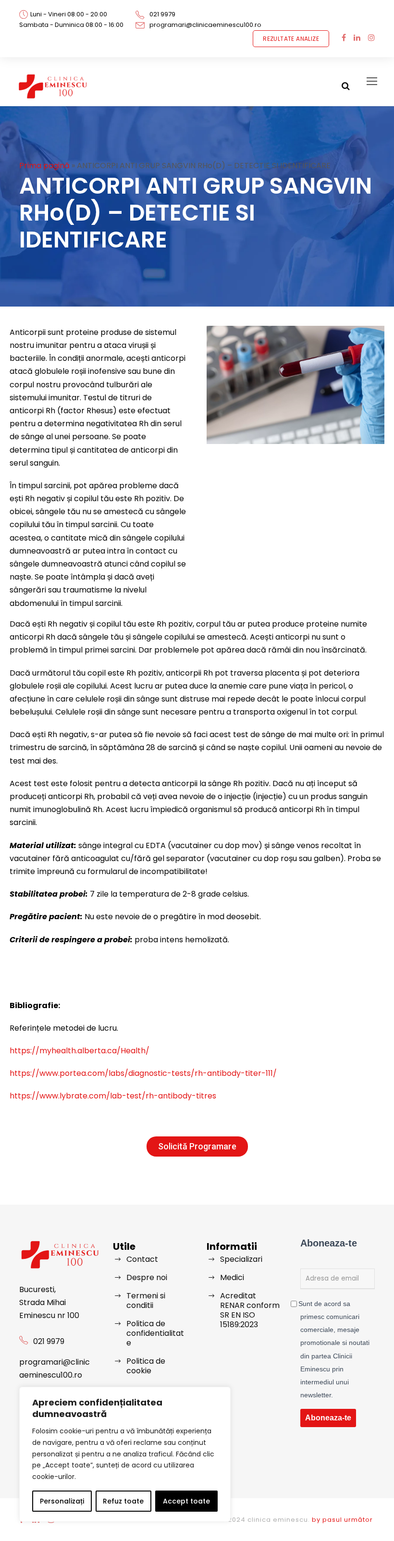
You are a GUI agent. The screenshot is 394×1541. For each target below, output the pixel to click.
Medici (232, 1277)
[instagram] (371, 37)
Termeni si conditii (145, 1300)
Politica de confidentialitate (155, 1333)
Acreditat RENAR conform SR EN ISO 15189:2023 (250, 1310)
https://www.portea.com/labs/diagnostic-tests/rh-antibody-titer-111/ (143, 1073)
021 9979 (162, 14)
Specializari (241, 1259)
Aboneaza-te (328, 1418)
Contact (142, 1259)
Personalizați (62, 1501)
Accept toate (186, 1501)
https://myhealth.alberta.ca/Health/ (79, 1050)
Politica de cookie (145, 1366)
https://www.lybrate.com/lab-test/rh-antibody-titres (113, 1095)
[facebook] (344, 37)
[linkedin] (357, 37)
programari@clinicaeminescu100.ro (205, 24)
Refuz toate (123, 1501)
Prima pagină (44, 165)
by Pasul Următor (342, 1519)
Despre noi (146, 1277)
